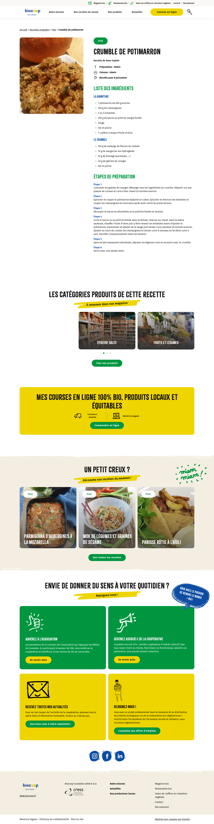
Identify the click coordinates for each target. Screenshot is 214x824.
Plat (54, 29)
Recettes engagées (39, 29)
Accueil (23, 29)
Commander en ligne (107, 425)
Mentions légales (28, 819)
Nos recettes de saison (86, 12)
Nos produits (115, 12)
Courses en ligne (167, 12)
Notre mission (117, 783)
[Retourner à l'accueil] (33, 12)
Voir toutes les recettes (107, 557)
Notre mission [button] (56, 12)
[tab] (104, 353)
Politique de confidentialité (54, 819)
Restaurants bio (120, 3)
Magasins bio (99, 3)
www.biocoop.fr (28, 795)
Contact (177, 3)
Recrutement (188, 3)
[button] (189, 12)
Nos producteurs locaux (122, 793)
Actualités (137, 12)
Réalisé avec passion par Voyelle (172, 819)
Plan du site (77, 819)
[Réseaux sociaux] (94, 756)
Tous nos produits (107, 363)
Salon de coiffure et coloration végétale (153, 3)
